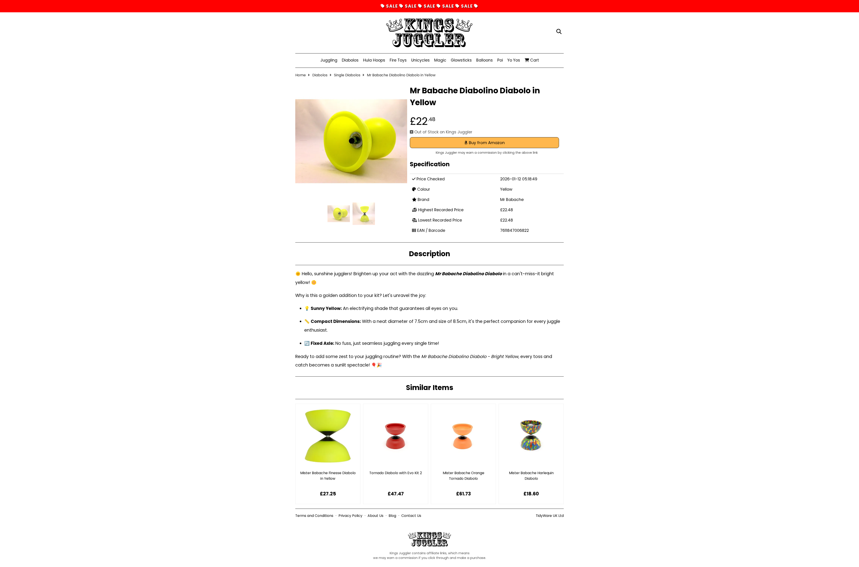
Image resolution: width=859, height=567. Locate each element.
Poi (500, 60)
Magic (440, 60)
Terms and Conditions (314, 515)
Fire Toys (398, 60)
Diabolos (350, 60)
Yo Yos (513, 60)
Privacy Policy (350, 515)
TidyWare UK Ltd (550, 515)
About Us (375, 515)
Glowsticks (461, 60)
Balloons (484, 60)
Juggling (328, 60)
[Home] (429, 32)
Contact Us (411, 515)
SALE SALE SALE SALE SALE (429, 6)
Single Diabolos (347, 75)
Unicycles (420, 60)
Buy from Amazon (486, 142)
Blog (392, 515)
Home (300, 75)
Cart (534, 60)
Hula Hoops (374, 60)
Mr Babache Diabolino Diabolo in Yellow (401, 75)
